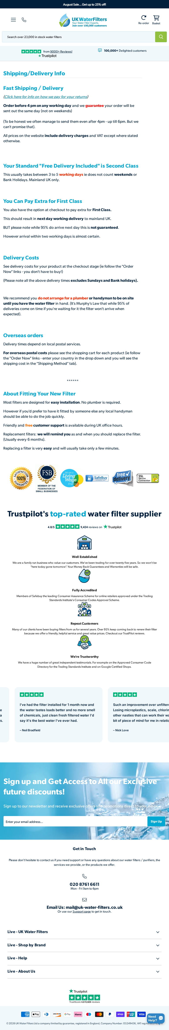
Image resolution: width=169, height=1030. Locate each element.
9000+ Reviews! (61, 51)
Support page (82, 911)
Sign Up (156, 821)
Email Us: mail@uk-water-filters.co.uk (85, 907)
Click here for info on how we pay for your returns (45, 96)
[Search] (161, 36)
